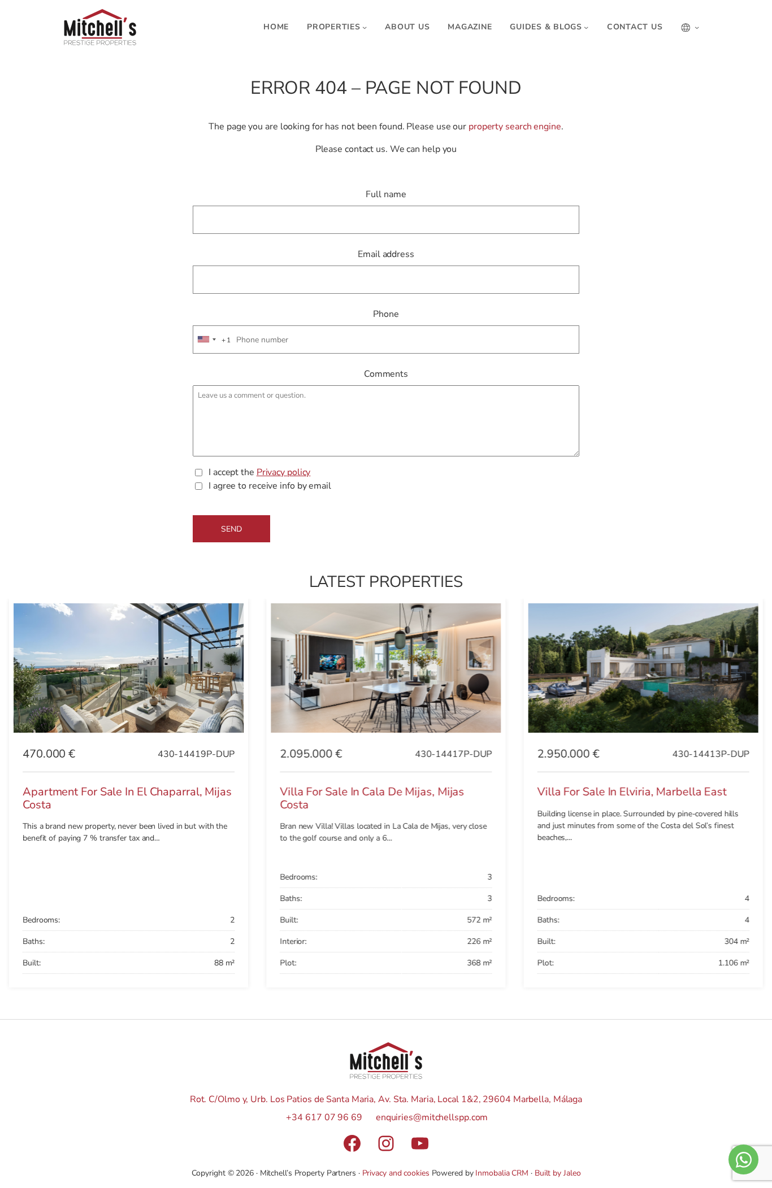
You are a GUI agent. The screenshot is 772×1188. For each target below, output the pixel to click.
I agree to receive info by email (270, 486)
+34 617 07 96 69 (324, 1117)
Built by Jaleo (558, 1173)
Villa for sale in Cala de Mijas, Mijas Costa (372, 798)
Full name (386, 194)
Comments (386, 374)
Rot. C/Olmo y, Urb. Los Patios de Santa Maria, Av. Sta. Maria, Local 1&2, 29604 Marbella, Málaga (386, 1099)
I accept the (259, 472)
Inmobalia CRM (501, 1173)
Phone (386, 314)
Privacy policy (284, 472)
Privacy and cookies (396, 1173)
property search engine (515, 126)
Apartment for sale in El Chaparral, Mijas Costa (127, 798)
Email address (386, 254)
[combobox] (212, 340)
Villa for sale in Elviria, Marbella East (632, 791)
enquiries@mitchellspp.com (432, 1117)
